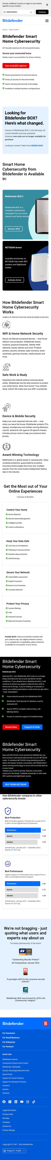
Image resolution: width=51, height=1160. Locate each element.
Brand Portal (7, 1074)
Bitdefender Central (9, 1059)
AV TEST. (14, 850)
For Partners (8, 1046)
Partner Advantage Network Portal (15, 1070)
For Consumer (8, 1033)
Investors (6, 1085)
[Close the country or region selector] (47, 5)
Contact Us (6, 1126)
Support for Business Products (14, 1082)
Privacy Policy (7, 1114)
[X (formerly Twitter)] (9, 1101)
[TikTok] (33, 1101)
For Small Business (11, 1037)
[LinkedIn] (15, 1101)
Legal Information (9, 1110)
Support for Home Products (13, 1078)
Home (4, 30)
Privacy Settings (8, 1130)
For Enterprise (8, 1042)
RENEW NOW (37, 145)
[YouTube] (21, 1101)
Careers (5, 1089)
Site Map (5, 1118)
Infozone (5, 1093)
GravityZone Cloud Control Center (15, 1063)
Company (6, 1122)
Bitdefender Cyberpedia (11, 1067)
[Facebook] (3, 1101)
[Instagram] (27, 1101)
